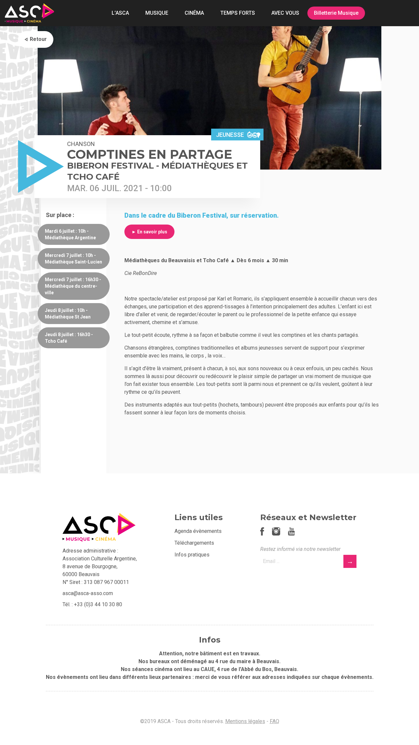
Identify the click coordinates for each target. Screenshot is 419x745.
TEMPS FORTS (237, 13)
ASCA (29, 13)
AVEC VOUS (285, 13)
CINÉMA (194, 13)
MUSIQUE (156, 13)
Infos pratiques (192, 555)
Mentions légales (245, 721)
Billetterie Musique (336, 13)
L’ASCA (120, 13)
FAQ (274, 721)
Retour (38, 39)
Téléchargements (194, 543)
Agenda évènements (198, 531)
